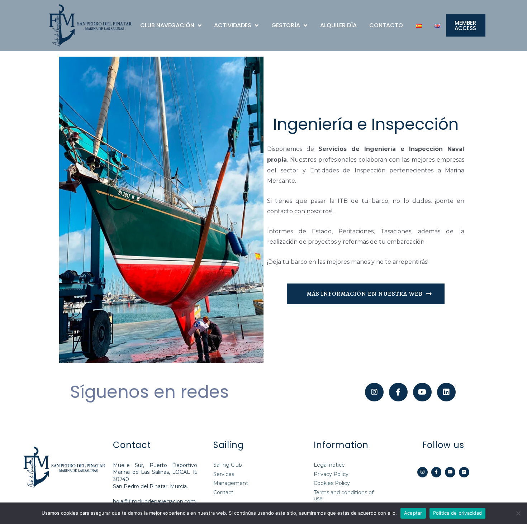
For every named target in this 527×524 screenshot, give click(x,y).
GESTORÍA (285, 25)
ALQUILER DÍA (338, 25)
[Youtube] (450, 472)
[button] (465, 25)
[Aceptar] (518, 513)
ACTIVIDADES (232, 25)
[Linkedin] (464, 472)
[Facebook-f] (398, 392)
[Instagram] (374, 392)
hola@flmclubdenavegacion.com (154, 501)
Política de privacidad (457, 513)
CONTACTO (386, 25)
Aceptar (413, 513)
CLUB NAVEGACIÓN (167, 25)
